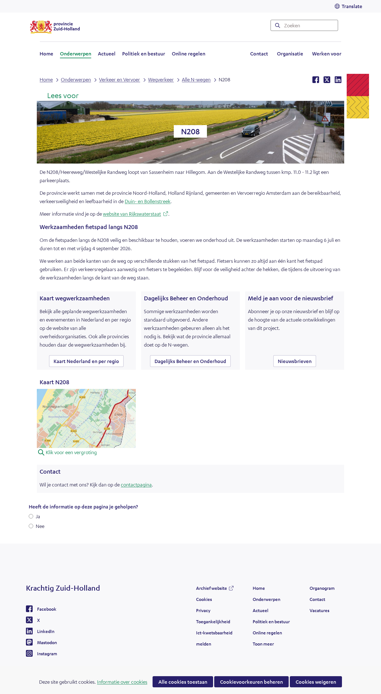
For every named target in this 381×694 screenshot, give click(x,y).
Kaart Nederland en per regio (89, 362)
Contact (259, 53)
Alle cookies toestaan (182, 682)
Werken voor (326, 54)
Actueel (106, 53)
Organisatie (290, 53)
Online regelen (188, 53)
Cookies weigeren (316, 682)
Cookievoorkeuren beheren (251, 682)
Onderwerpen (75, 53)
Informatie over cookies (122, 682)
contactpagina (136, 484)
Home (46, 53)
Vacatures (319, 610)
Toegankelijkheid (213, 621)
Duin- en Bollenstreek (147, 201)
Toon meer (263, 645)
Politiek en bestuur (143, 53)
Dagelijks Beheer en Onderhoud (190, 361)
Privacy (203, 610)
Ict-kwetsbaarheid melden (214, 638)
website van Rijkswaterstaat (135, 214)
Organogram (322, 588)
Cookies (204, 599)
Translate (352, 6)
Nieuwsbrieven (295, 361)
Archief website (211, 589)
